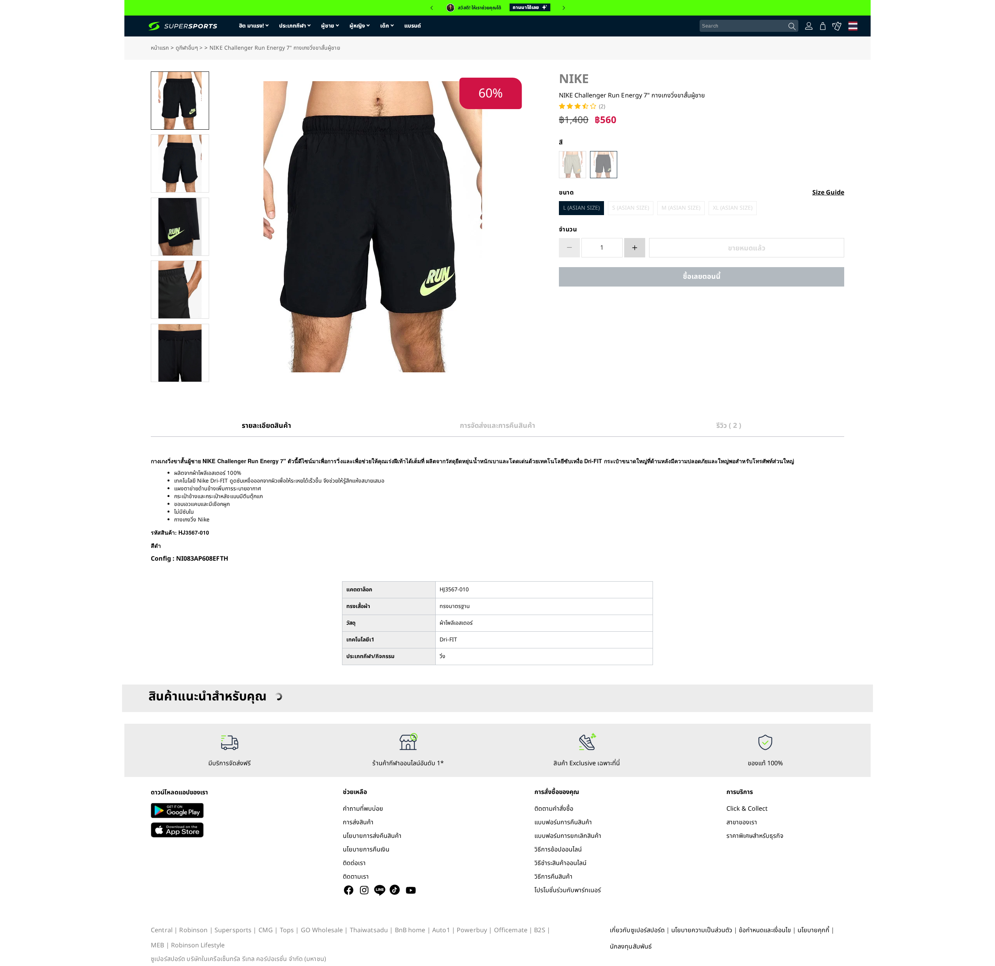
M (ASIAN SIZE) (681, 208)
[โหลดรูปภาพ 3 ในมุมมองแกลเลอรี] (180, 227)
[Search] (792, 26)
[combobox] (749, 26)
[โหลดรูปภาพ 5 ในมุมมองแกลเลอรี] (180, 353)
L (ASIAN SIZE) (581, 208)
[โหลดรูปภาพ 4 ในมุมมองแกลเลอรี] (180, 290)
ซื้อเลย (701, 276)
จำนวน (568, 229)
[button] (431, 8)
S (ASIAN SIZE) (630, 208)
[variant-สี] (572, 164)
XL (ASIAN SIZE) (732, 208)
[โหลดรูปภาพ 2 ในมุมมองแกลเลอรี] (180, 163)
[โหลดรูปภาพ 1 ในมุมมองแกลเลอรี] (180, 100)
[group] (497, 8)
